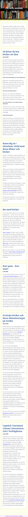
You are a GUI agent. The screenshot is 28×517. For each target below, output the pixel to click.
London (8, 232)
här (7, 112)
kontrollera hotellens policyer (16, 500)
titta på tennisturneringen (11, 276)
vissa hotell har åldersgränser (17, 252)
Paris (4, 232)
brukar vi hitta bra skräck (9, 190)
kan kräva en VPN (8, 413)
